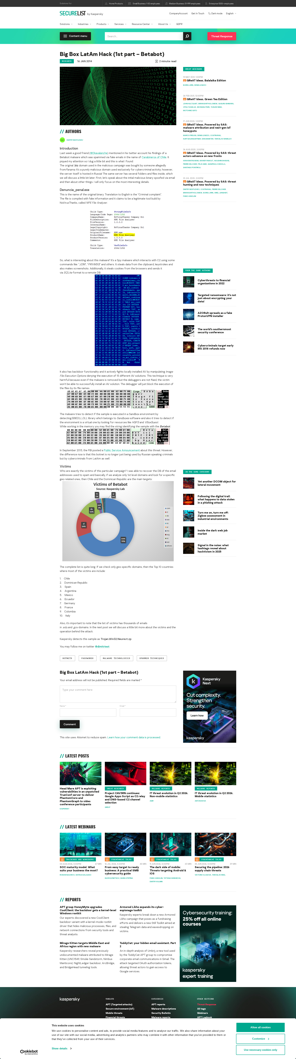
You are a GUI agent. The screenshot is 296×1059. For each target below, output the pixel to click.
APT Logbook (204, 1017)
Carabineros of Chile (154, 157)
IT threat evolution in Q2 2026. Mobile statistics (214, 795)
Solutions (65, 23)
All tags (201, 1008)
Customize (258, 1038)
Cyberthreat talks (121, 859)
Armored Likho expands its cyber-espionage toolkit (142, 908)
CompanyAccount (178, 13)
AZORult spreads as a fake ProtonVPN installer (215, 314)
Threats (110, 999)
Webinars (202, 1012)
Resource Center (141, 23)
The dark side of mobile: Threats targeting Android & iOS (168, 870)
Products (101, 23)
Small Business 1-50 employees (146, 3)
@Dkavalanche (98, 153)
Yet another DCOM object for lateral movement (217, 483)
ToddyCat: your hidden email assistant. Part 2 (148, 944)
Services (119, 23)
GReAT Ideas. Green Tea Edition (207, 99)
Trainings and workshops (80, 859)
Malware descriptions (163, 1008)
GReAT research (115, 788)
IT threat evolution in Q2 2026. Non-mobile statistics (169, 795)
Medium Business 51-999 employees (184, 3)
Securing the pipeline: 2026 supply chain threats (212, 869)
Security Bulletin (161, 1012)
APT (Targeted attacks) (119, 1004)
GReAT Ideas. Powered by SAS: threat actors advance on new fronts (209, 154)
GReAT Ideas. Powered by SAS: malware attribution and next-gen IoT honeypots (207, 128)
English (229, 13)
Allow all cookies (260, 1027)
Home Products (116, 3)
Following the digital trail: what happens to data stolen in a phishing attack (216, 499)
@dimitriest (102, 646)
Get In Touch (197, 13)
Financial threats (115, 1017)
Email (123, 706)
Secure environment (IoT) (120, 1008)
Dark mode (217, 13)
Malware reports (161, 788)
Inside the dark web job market (213, 532)
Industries (83, 23)
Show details (59, 1048)
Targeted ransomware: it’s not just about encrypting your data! (217, 298)
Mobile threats (114, 1012)
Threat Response (206, 1004)
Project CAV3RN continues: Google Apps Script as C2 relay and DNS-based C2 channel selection (125, 798)
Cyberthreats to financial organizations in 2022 (214, 281)
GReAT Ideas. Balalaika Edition (206, 80)
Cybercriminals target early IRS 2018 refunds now (215, 347)
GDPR (179, 23)
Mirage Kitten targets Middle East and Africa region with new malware (84, 944)
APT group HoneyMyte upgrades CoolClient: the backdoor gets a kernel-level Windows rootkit (88, 910)
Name (63, 706)
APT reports (158, 1004)
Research (67, 61)
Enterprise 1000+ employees (221, 3)
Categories (157, 999)
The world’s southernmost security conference (214, 330)
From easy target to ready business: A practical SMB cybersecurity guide (122, 870)
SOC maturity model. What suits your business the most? (79, 869)
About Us (163, 23)
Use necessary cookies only (260, 1049)
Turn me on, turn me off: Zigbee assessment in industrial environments (213, 515)
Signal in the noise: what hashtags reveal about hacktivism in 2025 (213, 548)
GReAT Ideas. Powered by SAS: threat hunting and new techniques (209, 183)
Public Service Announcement (122, 450)
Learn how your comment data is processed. (134, 737)
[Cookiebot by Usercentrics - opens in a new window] (29, 1052)
